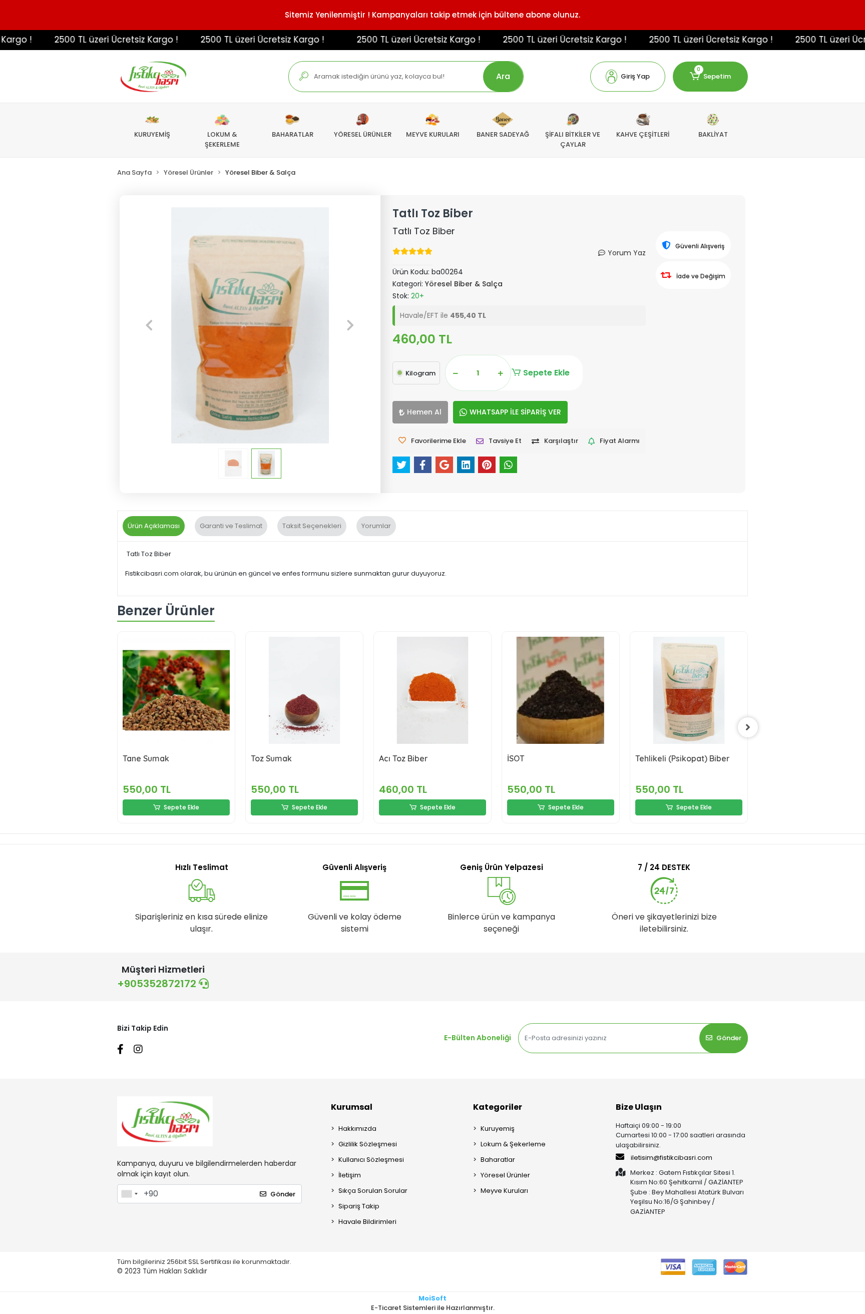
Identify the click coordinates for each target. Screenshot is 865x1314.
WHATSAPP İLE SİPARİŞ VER (515, 412)
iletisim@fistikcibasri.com (671, 1157)
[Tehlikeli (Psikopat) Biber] (688, 690)
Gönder (728, 1038)
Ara (503, 76)
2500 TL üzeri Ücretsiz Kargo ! (92, 40)
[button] (627, 77)
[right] (748, 727)
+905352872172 (158, 984)
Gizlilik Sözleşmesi (367, 1144)
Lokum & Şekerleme (513, 1144)
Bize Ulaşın (639, 1107)
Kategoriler (497, 1107)
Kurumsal (351, 1107)
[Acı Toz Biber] (432, 690)
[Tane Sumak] (176, 690)
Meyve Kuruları (504, 1190)
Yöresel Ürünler (505, 1175)
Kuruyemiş (498, 1128)
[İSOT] (560, 690)
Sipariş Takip (358, 1206)
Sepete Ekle (546, 372)
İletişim (349, 1175)
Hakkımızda (357, 1128)
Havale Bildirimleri (367, 1221)
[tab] (154, 526)
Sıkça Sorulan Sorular (372, 1190)
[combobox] (129, 1194)
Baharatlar (498, 1159)
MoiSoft (432, 1298)
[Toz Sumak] (304, 690)
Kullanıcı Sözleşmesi (371, 1159)
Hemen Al (424, 412)
